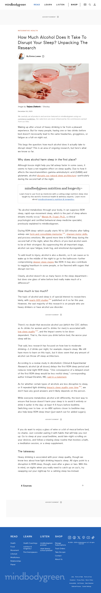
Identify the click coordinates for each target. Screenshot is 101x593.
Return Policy (89, 580)
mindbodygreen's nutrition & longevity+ (56, 199)
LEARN (48, 5)
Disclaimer (73, 580)
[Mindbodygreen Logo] (15, 5)
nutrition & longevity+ (27, 547)
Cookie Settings (86, 586)
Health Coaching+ (30, 543)
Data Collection (89, 583)
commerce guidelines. (26, 119)
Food (12, 547)
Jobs (72, 576)
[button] (43, 56)
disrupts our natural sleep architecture (56, 175)
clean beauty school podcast (46, 549)
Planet (12, 565)
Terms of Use (88, 576)
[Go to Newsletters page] (85, 5)
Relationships (15, 561)
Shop (59, 536)
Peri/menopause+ (30, 552)
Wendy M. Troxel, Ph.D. (53, 217)
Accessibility (72, 583)
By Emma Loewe (33, 56)
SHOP (74, 5)
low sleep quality (26, 331)
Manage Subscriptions (60, 544)
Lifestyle (13, 554)
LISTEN (60, 5)
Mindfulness (15, 557)
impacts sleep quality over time (62, 387)
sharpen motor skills (77, 234)
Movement (14, 550)
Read (14, 536)
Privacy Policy (80, 580)
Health (13, 543)
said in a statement (56, 377)
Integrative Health (28, 31)
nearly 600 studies (38, 300)
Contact (58, 556)
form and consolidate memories (46, 234)
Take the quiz (60, 552)
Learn (27, 536)
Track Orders (60, 548)
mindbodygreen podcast (46, 544)
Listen (45, 536)
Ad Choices (80, 583)
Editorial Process (76, 586)
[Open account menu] (94, 5)
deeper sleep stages (43, 262)
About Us (58, 559)
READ (37, 5)
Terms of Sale (79, 576)
